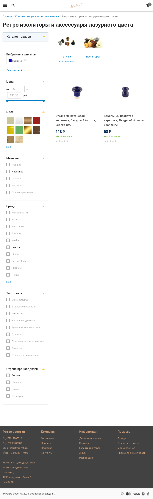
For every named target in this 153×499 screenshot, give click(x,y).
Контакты (46, 452)
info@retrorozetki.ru (17, 448)
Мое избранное (126, 448)
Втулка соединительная (25, 355)
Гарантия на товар (90, 448)
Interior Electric (20, 261)
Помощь (84, 443)
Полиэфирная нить (23, 192)
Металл (16, 185)
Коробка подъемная (23, 320)
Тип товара (14, 293)
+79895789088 (14, 443)
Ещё (8, 146)
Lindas (15, 254)
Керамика (17, 171)
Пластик (17, 178)
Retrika (15, 275)
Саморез (17, 348)
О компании (47, 438)
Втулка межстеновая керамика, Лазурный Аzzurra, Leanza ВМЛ (76, 120)
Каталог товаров (19, 36)
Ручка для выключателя (26, 327)
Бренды (122, 438)
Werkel (15, 240)
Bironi (15, 219)
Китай (15, 389)
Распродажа (86, 457)
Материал (13, 158)
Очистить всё (14, 70)
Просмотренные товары (132, 452)
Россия (16, 375)
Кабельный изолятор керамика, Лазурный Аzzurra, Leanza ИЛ (124, 120)
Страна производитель (22, 369)
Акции (82, 452)
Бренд (10, 206)
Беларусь (17, 396)
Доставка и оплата (90, 438)
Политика (46, 448)
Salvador (16, 233)
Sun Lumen (18, 226)
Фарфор (16, 164)
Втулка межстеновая (24, 306)
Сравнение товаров (129, 443)
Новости (46, 443)
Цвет (9, 112)
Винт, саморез (20, 299)
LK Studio (17, 268)
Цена (10, 81)
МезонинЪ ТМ (20, 212)
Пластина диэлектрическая (28, 341)
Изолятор (18, 313)
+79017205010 (14, 438)
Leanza (16, 247)
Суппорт (16, 334)
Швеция (16, 382)
